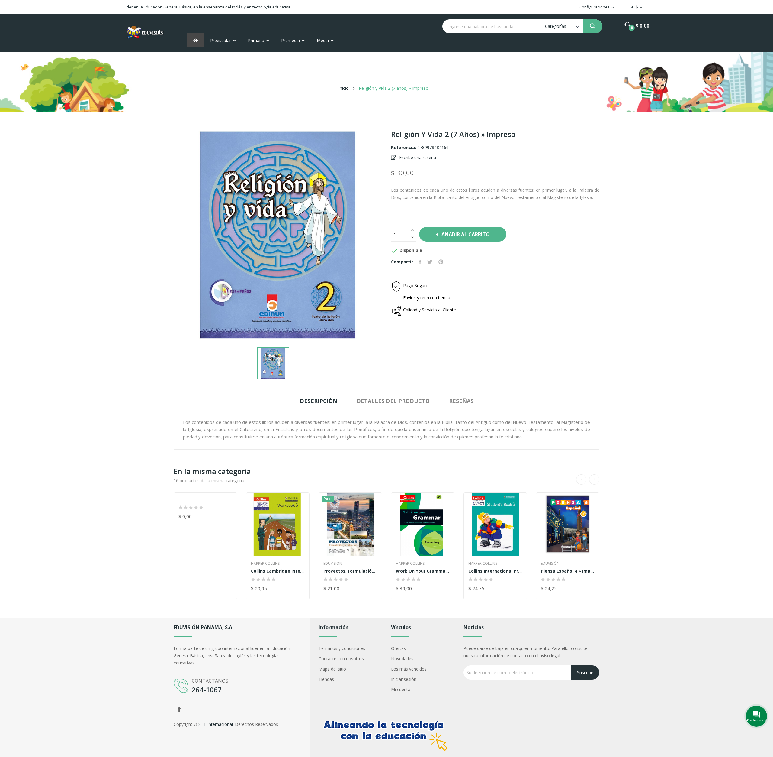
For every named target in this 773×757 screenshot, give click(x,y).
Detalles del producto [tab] (393, 400)
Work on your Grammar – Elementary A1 (423, 571)
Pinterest (440, 261)
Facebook (179, 709)
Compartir (420, 261)
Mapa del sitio (332, 669)
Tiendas (326, 679)
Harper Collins (265, 563)
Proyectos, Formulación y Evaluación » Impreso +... (350, 571)
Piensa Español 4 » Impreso (568, 571)
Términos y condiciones (342, 648)
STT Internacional (215, 724)
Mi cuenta (400, 689)
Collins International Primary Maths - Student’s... (495, 571)
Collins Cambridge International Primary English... (278, 571)
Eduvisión (332, 563)
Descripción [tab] (318, 400)
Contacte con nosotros (341, 658)
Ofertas (398, 648)
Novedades (402, 658)
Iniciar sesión (403, 679)
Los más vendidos (409, 669)
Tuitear (429, 261)
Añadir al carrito (465, 234)
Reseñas (461, 400)
